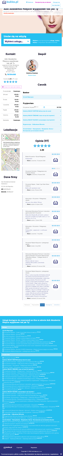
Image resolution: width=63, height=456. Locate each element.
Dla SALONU (56, 5)
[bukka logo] (7, 447)
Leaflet (18, 170)
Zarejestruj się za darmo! (43, 2)
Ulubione (30, 2)
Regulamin (34, 447)
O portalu (19, 447)
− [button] (3, 138)
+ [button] (3, 136)
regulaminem (54, 454)
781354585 (11, 74)
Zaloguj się (56, 2)
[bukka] (12, 2)
